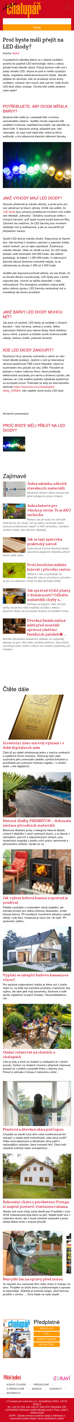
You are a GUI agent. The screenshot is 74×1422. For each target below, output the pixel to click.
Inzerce (37, 1389)
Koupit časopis (46, 1339)
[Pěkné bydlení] (12, 1377)
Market (15, 53)
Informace (13, 1393)
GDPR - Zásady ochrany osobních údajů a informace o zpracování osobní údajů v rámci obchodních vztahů (37, 1417)
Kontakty (56, 1389)
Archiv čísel (47, 1344)
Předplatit (47, 1328)
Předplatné (41, 1384)
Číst (46, 1334)
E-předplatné (15, 1389)
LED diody (9, 211)
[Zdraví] (61, 1377)
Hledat (37, 27)
